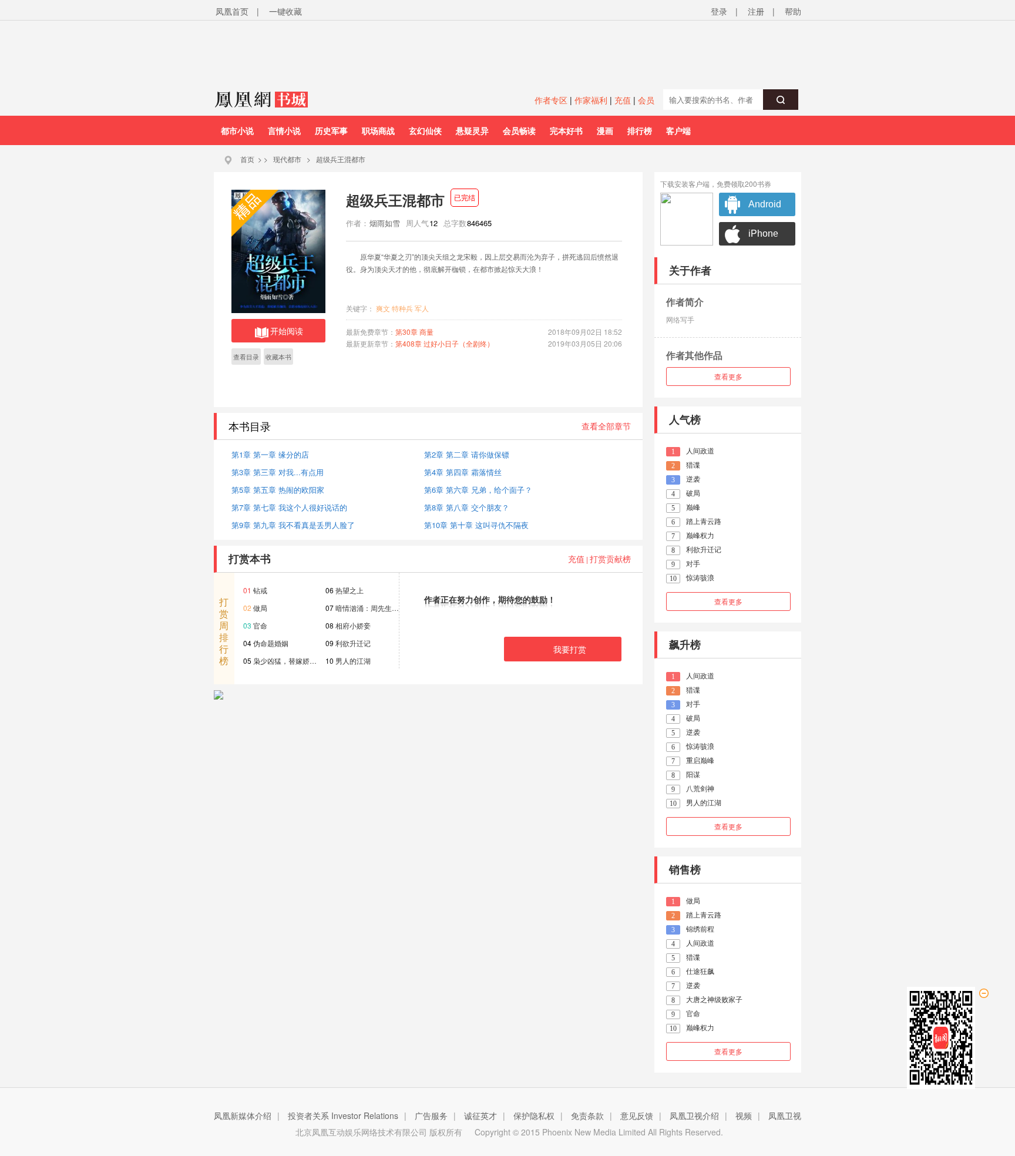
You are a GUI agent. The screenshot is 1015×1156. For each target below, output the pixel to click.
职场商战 (378, 130)
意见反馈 (636, 1115)
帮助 (793, 11)
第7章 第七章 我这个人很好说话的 (289, 507)
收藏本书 (278, 356)
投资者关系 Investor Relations (343, 1115)
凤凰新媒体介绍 (242, 1115)
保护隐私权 (533, 1115)
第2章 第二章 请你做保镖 (466, 454)
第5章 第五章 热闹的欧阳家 (277, 489)
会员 (646, 100)
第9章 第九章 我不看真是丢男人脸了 (293, 524)
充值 (622, 100)
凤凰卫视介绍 (694, 1115)
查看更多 (728, 376)
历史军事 (331, 130)
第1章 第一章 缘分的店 (270, 454)
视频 (743, 1115)
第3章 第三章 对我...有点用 (277, 472)
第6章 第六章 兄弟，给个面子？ (478, 489)
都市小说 (237, 130)
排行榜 (639, 130)
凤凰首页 (232, 11)
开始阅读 (286, 331)
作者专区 (551, 100)
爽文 (383, 308)
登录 (719, 11)
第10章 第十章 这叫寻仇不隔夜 (476, 524)
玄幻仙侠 (425, 130)
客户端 (678, 130)
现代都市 (287, 159)
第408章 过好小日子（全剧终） (444, 343)
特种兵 (402, 308)
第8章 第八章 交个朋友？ (466, 507)
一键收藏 (285, 11)
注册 (756, 11)
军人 (422, 308)
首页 (247, 159)
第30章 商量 (414, 332)
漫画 (605, 130)
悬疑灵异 (472, 130)
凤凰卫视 (784, 1115)
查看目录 (246, 356)
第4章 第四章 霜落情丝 (463, 472)
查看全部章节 (606, 426)
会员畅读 (519, 130)
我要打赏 (569, 649)
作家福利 (590, 100)
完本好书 (566, 130)
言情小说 (284, 130)
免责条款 (587, 1115)
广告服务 (431, 1115)
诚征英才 (480, 1115)
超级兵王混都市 (340, 159)
